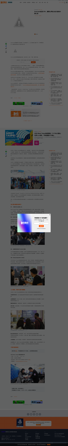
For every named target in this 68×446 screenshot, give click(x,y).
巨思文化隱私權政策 (43, 228)
